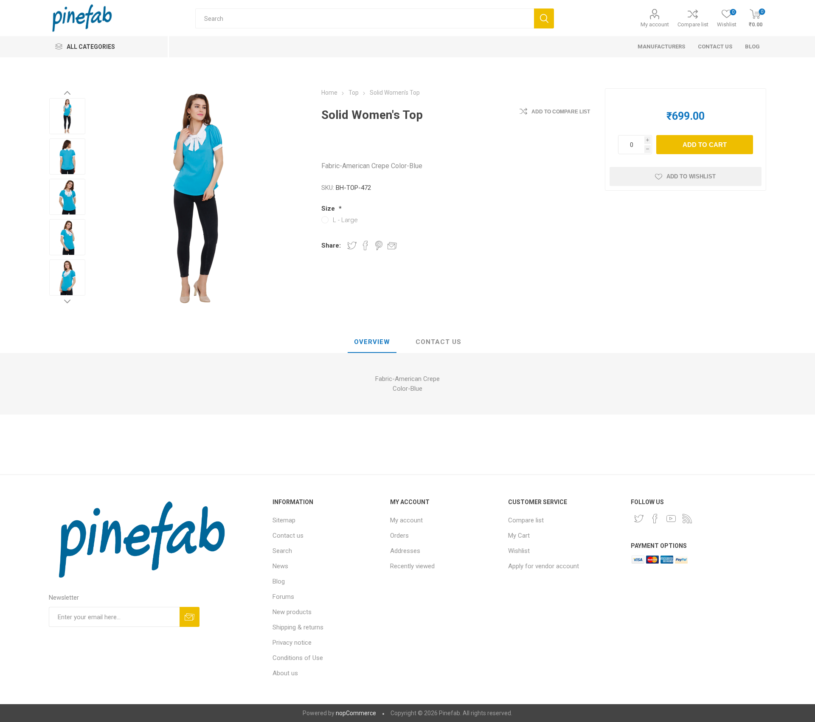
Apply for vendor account (543, 566)
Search (282, 551)
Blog (279, 581)
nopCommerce (356, 713)
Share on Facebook (365, 245)
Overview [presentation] (372, 342)
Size (329, 208)
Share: (331, 245)
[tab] (372, 342)
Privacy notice (292, 642)
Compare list (692, 24)
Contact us (288, 535)
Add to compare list (560, 112)
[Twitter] (639, 518)
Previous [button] (67, 92)
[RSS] (687, 518)
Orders (399, 535)
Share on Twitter (352, 245)
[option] (67, 116)
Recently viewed (412, 566)
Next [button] (67, 301)
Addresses (405, 551)
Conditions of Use (298, 658)
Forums (283, 597)
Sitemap (284, 520)
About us (285, 673)
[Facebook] (655, 518)
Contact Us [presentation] (438, 342)
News (280, 566)
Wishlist (519, 551)
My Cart (519, 535)
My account (655, 24)
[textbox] (364, 18)
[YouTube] (671, 518)
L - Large (345, 220)
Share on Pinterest (378, 245)
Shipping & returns (298, 627)
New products (292, 612)
